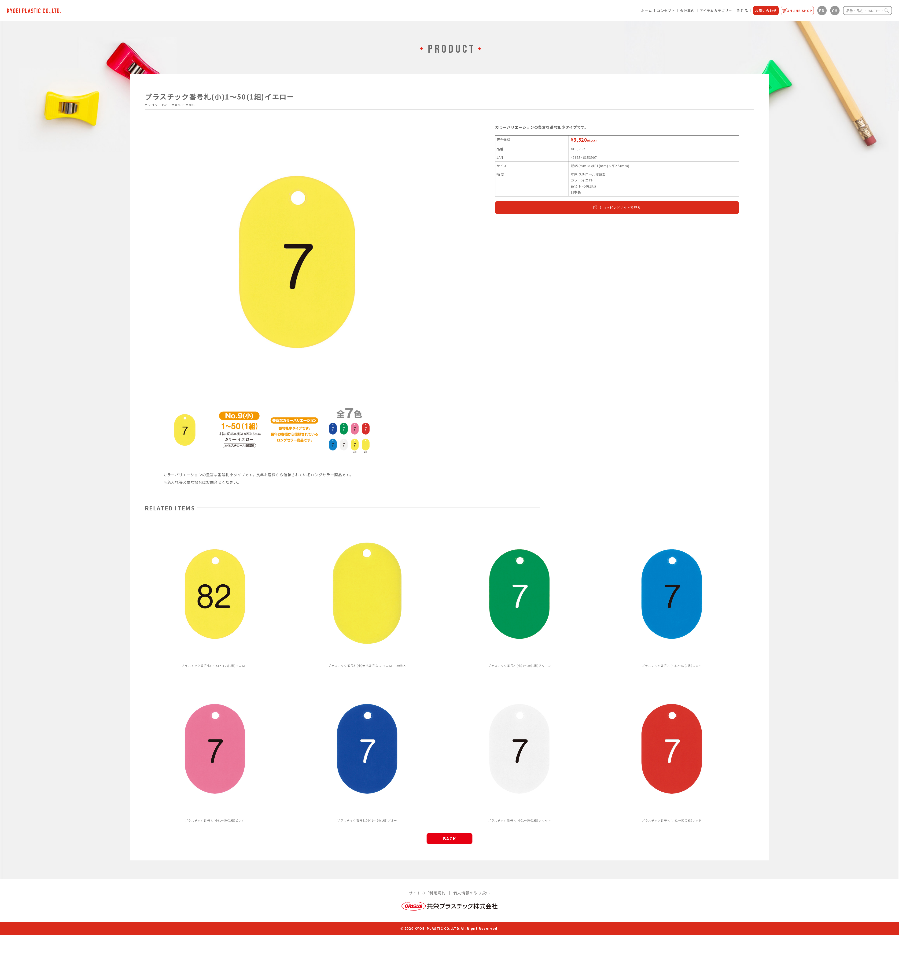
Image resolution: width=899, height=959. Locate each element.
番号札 (190, 105)
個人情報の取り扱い (471, 893)
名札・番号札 (171, 105)
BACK (449, 838)
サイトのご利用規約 (427, 893)
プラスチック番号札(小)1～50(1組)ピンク (215, 820)
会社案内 (687, 10)
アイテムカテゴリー (716, 10)
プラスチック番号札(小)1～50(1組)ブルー (367, 820)
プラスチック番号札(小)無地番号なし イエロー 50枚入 (367, 666)
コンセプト (666, 10)
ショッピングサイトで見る (620, 207)
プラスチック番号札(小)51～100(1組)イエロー (214, 666)
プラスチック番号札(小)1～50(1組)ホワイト (519, 820)
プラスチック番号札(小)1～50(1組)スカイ (672, 666)
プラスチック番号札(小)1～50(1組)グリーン (519, 666)
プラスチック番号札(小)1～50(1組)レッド (672, 820)
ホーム (646, 10)
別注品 (742, 10)
